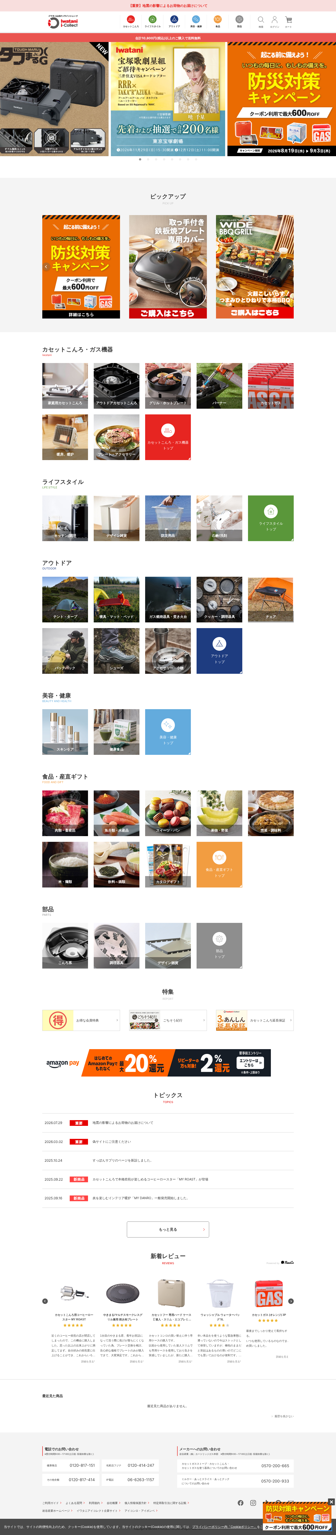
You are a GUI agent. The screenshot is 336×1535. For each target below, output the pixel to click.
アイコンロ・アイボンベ (140, 1510)
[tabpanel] (168, 99)
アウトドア (57, 562)
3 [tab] (156, 159)
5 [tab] (172, 159)
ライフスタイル (63, 481)
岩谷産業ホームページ (56, 1510)
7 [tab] (188, 159)
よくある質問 (74, 1503)
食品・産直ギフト (65, 776)
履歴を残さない (284, 1416)
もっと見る (168, 1229)
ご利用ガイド (50, 1503)
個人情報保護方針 (136, 1503)
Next (290, 267)
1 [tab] (140, 159)
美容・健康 (56, 695)
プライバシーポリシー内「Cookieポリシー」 (224, 1527)
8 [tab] (196, 159)
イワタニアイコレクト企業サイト (97, 1510)
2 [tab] (148, 159)
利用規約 (94, 1503)
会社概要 (112, 1503)
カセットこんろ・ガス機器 (77, 349)
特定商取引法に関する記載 (169, 1503)
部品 (48, 909)
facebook (240, 1503)
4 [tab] (164, 159)
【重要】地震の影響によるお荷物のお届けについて (168, 5)
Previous (46, 267)
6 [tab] (180, 159)
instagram (253, 1503)
